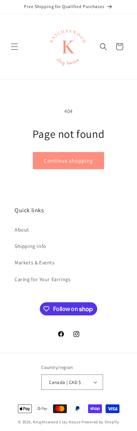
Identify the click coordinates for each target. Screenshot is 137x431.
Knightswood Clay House (56, 421)
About (22, 229)
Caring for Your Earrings (43, 279)
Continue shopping (68, 160)
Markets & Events (35, 262)
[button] (15, 47)
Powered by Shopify (100, 421)
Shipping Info (30, 246)
